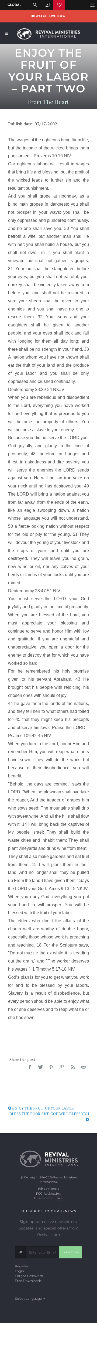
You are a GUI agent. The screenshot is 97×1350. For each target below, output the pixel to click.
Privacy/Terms (48, 1189)
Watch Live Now (50, 16)
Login (19, 1271)
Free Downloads (28, 1281)
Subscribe (71, 1252)
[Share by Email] (83, 1067)
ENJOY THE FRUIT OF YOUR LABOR (42, 1108)
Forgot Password (29, 1276)
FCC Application (48, 1193)
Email (59, 1198)
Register (21, 1266)
